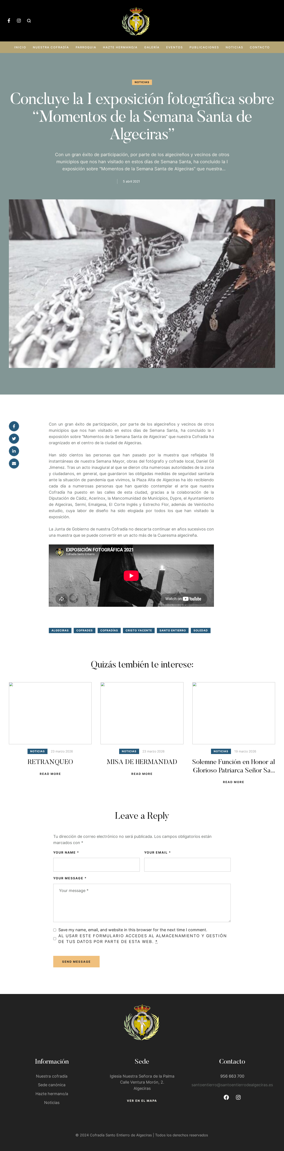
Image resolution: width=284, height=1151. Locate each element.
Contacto (260, 47)
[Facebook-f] (9, 20)
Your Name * (66, 852)
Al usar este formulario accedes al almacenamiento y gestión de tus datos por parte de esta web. (142, 938)
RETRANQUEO (50, 762)
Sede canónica (51, 1084)
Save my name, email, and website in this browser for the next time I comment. (132, 929)
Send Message (76, 961)
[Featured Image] (50, 713)
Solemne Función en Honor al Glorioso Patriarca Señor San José (233, 770)
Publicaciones (204, 47)
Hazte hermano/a (52, 1093)
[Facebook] (226, 1097)
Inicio (20, 47)
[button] (271, 1132)
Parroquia (86, 47)
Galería (152, 47)
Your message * (70, 878)
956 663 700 (232, 1076)
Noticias (234, 47)
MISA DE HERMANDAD (142, 762)
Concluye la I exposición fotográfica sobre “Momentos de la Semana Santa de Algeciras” (142, 117)
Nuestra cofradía (51, 47)
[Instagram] (19, 20)
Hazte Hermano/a (120, 47)
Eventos (174, 47)
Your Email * (157, 852)
